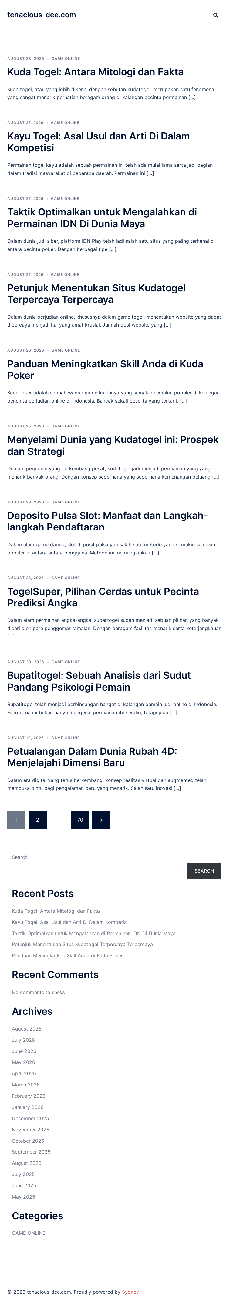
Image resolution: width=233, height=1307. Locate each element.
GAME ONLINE (66, 58)
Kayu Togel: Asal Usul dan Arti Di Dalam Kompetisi (98, 141)
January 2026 (28, 1107)
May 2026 (23, 1062)
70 (80, 820)
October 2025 (28, 1141)
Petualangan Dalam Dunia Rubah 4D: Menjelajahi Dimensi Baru (92, 757)
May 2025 (23, 1197)
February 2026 (29, 1096)
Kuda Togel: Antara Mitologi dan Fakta (95, 72)
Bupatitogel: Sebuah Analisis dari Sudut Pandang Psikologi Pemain (99, 681)
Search (20, 857)
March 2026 (26, 1085)
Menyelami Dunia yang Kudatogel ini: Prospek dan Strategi (113, 445)
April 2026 (24, 1073)
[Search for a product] (215, 15)
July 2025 (23, 1174)
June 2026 (24, 1051)
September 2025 (31, 1152)
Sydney (130, 1292)
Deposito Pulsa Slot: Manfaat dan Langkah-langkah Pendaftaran (107, 521)
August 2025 (27, 1163)
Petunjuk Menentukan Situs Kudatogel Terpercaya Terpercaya (96, 293)
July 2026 (23, 1040)
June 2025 (24, 1185)
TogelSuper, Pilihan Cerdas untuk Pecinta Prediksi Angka (103, 597)
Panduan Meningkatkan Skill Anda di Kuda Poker (105, 369)
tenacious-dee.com (41, 14)
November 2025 (30, 1130)
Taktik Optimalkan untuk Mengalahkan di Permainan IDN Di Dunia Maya (102, 217)
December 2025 (30, 1118)
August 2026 (27, 1029)
